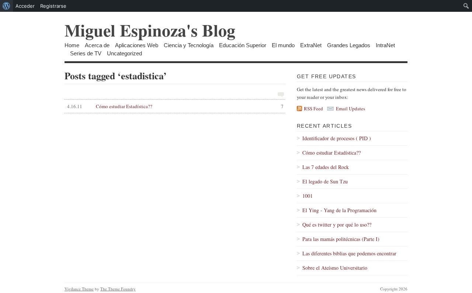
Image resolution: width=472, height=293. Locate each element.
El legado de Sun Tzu (325, 181)
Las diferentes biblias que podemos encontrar (349, 253)
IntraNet (385, 45)
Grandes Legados (348, 45)
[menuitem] (6, 6)
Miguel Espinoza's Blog (150, 30)
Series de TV (85, 53)
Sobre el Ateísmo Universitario (334, 267)
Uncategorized (124, 53)
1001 (307, 195)
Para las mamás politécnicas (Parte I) (340, 238)
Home (72, 45)
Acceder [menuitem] (25, 6)
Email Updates (350, 108)
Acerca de (97, 45)
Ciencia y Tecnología (189, 45)
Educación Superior (242, 45)
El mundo (283, 45)
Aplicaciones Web (136, 45)
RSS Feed (313, 108)
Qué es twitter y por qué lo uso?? (336, 224)
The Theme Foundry (118, 289)
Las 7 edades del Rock (325, 166)
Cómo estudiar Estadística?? (175, 106)
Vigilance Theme (79, 289)
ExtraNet (311, 45)
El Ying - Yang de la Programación (339, 210)
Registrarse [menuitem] (53, 6)
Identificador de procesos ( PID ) (336, 138)
